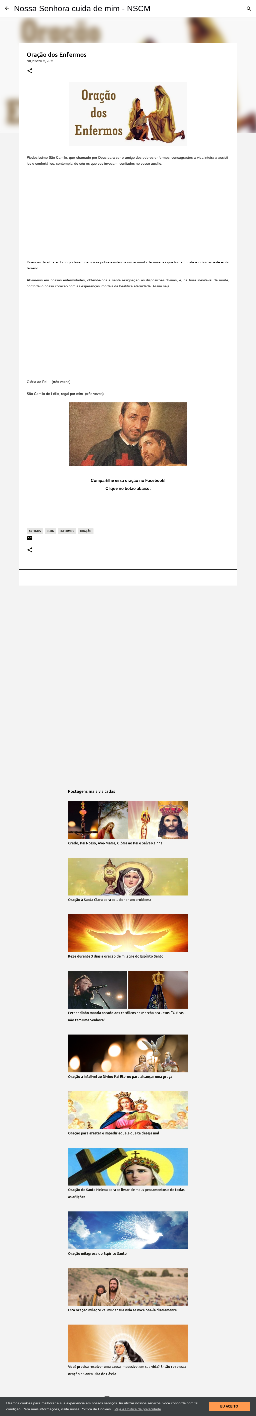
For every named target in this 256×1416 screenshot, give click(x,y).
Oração (86, 530)
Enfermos (67, 530)
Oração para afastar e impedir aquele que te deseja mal (113, 1133)
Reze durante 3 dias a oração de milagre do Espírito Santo (116, 956)
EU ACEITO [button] (229, 1406)
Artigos (35, 530)
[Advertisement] (128, 213)
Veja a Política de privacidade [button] (137, 1409)
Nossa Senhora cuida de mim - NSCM (82, 8)
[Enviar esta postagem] (30, 540)
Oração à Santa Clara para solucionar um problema (109, 900)
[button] (30, 71)
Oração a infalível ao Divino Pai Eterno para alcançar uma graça (120, 1077)
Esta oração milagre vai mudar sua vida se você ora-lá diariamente (122, 1310)
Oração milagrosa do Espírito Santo (97, 1254)
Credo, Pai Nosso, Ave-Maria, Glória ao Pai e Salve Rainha (115, 843)
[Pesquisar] (249, 9)
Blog (50, 530)
